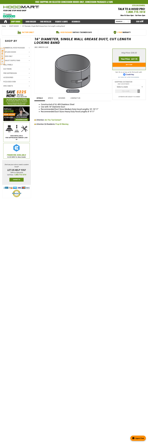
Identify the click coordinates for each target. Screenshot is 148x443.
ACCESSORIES (8, 77)
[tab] (39, 98)
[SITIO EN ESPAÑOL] (131, 6)
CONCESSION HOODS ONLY (72, 1)
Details (40, 98)
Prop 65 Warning (52, 124)
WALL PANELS (8, 65)
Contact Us (75, 98)
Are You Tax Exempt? (48, 120)
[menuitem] (16, 21)
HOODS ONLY (7, 56)
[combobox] (123, 21)
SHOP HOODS (14, 26)
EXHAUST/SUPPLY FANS (11, 60)
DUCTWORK (7, 69)
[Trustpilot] (9, 15)
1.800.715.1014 (135, 12)
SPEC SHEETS (8, 86)
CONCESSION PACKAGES (95, 1)
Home (4, 26)
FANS (110, 1)
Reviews (61, 98)
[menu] (74, 21)
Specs (50, 98)
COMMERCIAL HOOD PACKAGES (14, 48)
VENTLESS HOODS (9, 52)
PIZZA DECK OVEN (9, 82)
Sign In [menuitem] (138, 21)
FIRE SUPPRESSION (10, 73)
